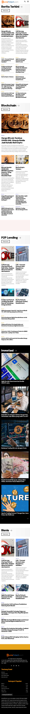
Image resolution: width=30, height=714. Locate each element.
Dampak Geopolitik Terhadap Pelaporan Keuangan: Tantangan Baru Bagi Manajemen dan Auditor (14, 613)
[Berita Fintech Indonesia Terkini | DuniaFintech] (22, 292)
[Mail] (16, 666)
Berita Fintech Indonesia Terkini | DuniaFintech (21, 78)
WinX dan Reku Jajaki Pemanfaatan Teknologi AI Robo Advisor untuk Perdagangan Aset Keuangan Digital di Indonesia (21, 200)
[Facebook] (11, 666)
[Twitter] (19, 666)
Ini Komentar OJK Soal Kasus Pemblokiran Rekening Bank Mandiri (7, 95)
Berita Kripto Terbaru (7, 77)
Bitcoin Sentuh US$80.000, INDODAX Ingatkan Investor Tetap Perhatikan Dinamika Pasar (21, 69)
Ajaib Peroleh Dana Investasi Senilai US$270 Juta (21, 61)
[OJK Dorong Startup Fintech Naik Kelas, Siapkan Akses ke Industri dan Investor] (22, 21)
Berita (2, 29)
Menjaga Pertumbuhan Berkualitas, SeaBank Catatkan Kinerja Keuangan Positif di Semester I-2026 (14, 630)
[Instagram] (14, 666)
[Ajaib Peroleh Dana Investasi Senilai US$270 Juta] (15, 366)
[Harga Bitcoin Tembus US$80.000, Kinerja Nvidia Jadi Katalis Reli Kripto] (7, 21)
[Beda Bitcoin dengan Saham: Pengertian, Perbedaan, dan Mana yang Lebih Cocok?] (15, 399)
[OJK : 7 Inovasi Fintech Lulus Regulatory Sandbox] (22, 253)
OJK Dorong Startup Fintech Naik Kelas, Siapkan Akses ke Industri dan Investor (22, 35)
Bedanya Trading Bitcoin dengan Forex (14, 448)
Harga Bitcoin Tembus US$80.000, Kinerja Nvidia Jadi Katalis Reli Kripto (13, 140)
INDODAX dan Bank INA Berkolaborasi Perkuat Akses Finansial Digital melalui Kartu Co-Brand (15, 621)
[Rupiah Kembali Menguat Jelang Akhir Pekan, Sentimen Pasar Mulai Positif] (15, 465)
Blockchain (18, 206)
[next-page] (27, 519)
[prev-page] (2, 519)
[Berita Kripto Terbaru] (22, 159)
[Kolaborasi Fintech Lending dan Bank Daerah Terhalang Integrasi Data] (7, 292)
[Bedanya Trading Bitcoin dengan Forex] (15, 433)
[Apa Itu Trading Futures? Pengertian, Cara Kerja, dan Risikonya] (15, 498)
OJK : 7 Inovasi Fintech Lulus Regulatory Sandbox (7, 61)
